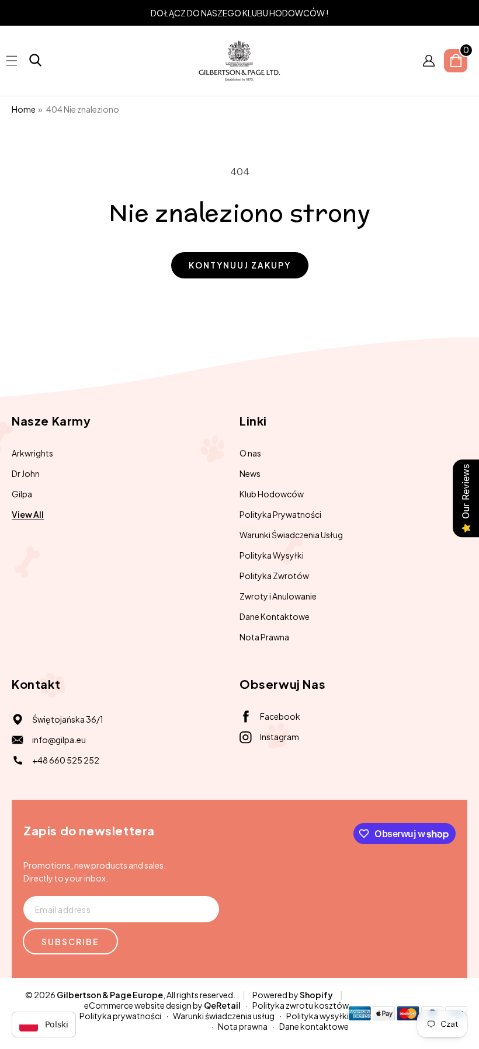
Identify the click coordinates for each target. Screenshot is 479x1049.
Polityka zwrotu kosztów (300, 1005)
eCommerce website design (138, 1005)
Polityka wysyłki (317, 1015)
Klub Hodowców (271, 494)
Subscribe (70, 941)
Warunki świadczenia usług (224, 1015)
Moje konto (429, 60)
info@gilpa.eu (59, 739)
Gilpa (22, 494)
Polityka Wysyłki (271, 555)
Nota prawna (243, 1026)
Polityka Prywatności (280, 514)
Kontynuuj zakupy (240, 265)
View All (28, 514)
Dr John (26, 473)
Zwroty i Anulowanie (278, 596)
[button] (35, 61)
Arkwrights (32, 453)
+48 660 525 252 (65, 760)
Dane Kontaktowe (274, 616)
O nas (250, 453)
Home (24, 109)
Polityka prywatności (120, 1015)
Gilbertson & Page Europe (110, 994)
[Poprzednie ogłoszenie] (16, 13)
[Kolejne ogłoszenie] (463, 13)
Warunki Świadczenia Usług (291, 534)
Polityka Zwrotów (274, 575)
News (250, 473)
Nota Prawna (264, 637)
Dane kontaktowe (314, 1026)
